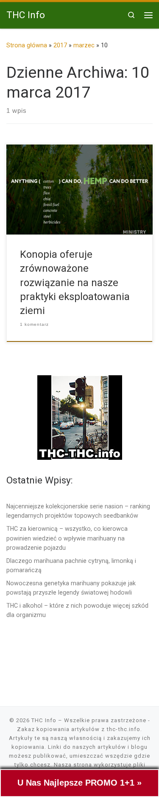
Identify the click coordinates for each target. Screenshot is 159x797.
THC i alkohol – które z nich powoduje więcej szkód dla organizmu (77, 610)
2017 (60, 45)
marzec (84, 45)
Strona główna (26, 45)
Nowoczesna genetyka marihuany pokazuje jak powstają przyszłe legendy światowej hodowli (71, 588)
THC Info (43, 720)
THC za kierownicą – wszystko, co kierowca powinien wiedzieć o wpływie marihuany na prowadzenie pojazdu (67, 538)
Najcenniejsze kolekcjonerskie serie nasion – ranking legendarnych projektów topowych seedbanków (78, 511)
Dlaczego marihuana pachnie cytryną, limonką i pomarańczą (71, 565)
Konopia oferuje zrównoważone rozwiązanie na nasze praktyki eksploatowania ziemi (75, 282)
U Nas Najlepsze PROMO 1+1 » (79, 782)
